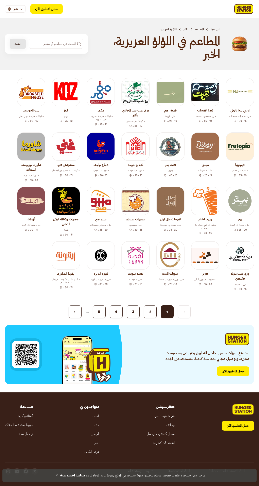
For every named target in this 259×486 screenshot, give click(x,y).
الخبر (185, 29)
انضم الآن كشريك (164, 442)
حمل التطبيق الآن (46, 9)
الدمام (95, 416)
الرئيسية (215, 29)
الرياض (95, 433)
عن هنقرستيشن (164, 416)
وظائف (170, 425)
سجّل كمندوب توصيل (160, 433)
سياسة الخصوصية (72, 475)
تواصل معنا (25, 433)
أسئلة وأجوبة (25, 416)
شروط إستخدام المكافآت (19, 425)
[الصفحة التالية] (75, 311)
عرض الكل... (91, 451)
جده (96, 425)
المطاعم (199, 29)
